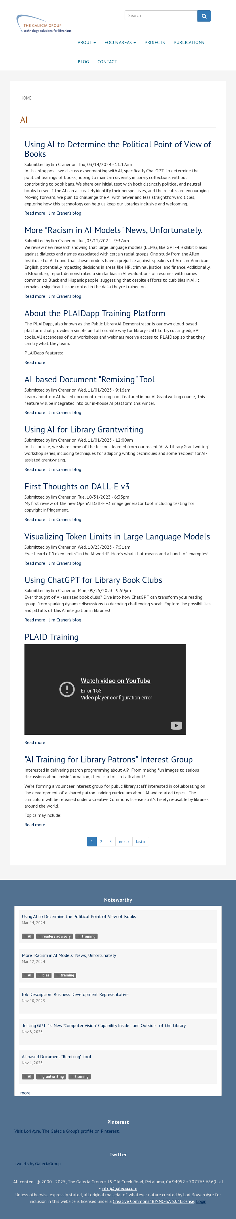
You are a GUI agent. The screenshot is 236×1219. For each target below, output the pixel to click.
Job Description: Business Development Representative (75, 994)
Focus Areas (118, 42)
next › (124, 841)
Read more (34, 213)
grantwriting (53, 1076)
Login (201, 1201)
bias (45, 975)
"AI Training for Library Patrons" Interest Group (108, 759)
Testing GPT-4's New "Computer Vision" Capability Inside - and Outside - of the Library (104, 1025)
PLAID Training (51, 636)
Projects (154, 42)
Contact (107, 61)
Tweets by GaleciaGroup (37, 1163)
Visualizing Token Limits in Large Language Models (117, 536)
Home (26, 98)
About (85, 42)
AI (29, 936)
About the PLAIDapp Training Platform (94, 312)
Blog (83, 61)
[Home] (43, 23)
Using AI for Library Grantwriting (83, 429)
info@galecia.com (119, 1188)
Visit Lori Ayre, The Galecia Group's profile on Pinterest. (67, 1131)
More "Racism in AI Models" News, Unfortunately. (113, 229)
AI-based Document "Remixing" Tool (89, 379)
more (25, 1093)
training (88, 936)
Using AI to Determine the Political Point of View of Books (117, 148)
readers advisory (56, 936)
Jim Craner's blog (65, 213)
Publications (189, 42)
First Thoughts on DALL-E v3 (77, 486)
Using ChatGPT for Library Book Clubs (93, 579)
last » (140, 841)
